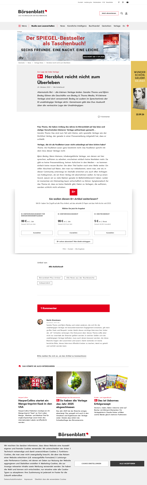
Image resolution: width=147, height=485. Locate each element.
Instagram (123, 2)
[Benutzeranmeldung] (126, 13)
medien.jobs (88, 2)
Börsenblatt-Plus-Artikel (49, 278)
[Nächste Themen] (127, 26)
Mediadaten (97, 2)
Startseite (21, 63)
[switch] (22, 26)
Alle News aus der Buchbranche (80, 278)
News (62, 26)
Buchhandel (94, 26)
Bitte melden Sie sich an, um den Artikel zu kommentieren (61, 356)
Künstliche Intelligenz (77, 26)
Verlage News (38, 63)
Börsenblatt (32, 11)
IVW (103, 2)
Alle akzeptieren (127, 463)
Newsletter (109, 2)
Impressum (28, 479)
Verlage (117, 26)
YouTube (127, 2)
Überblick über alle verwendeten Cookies (50, 479)
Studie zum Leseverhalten (43, 26)
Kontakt (80, 2)
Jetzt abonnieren (109, 13)
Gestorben (106, 26)
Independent (44, 283)
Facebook (119, 2)
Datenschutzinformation (13, 479)
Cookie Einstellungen (91, 463)
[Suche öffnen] (121, 13)
